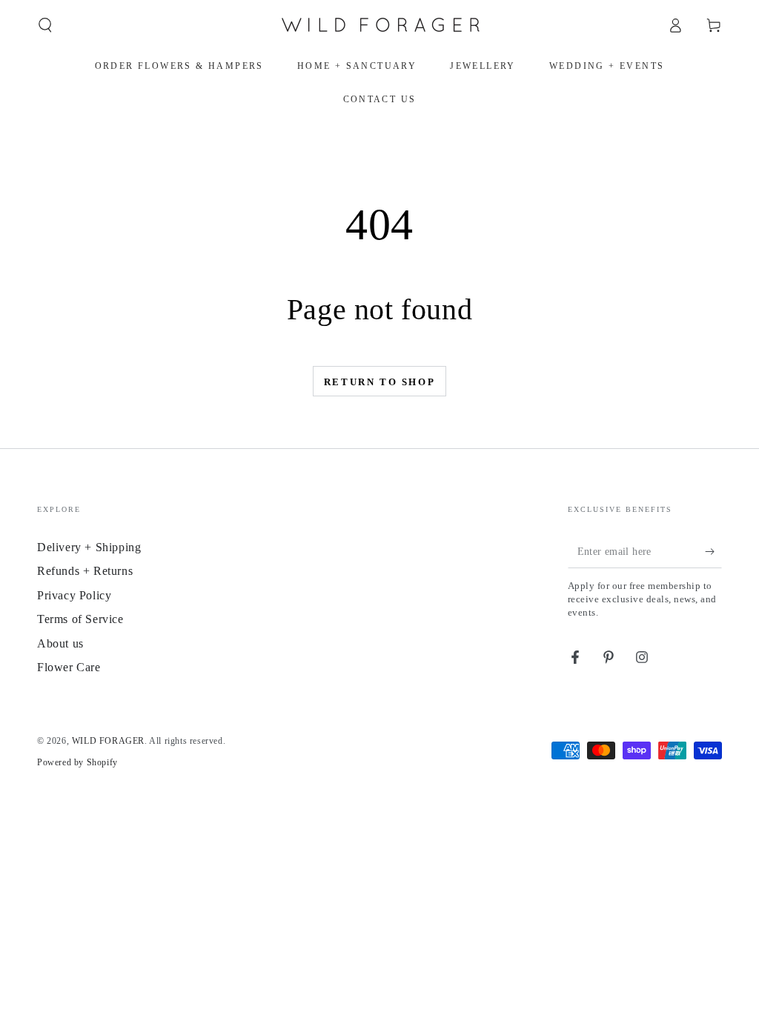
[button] (45, 25)
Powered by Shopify (77, 762)
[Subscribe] (713, 551)
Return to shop (379, 381)
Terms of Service (80, 619)
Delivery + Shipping (89, 547)
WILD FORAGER (108, 741)
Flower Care (69, 667)
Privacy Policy (74, 595)
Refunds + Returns (85, 571)
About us (60, 643)
